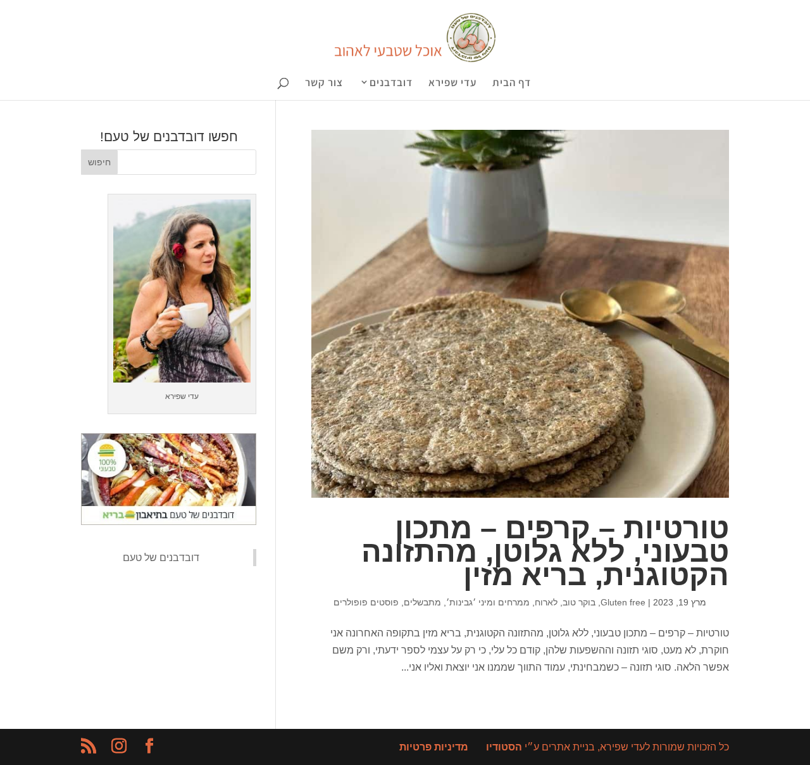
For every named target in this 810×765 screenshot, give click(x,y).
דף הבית (511, 83)
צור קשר (324, 83)
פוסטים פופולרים (366, 602)
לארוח (546, 602)
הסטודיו (504, 747)
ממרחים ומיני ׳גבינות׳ (488, 602)
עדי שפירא (452, 83)
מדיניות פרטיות (433, 747)
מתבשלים (422, 602)
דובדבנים (391, 83)
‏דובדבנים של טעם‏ (161, 557)
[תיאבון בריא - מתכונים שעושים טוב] (168, 521)
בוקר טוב (579, 602)
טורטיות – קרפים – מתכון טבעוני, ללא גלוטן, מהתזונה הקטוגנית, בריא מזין (545, 552)
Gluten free (623, 602)
